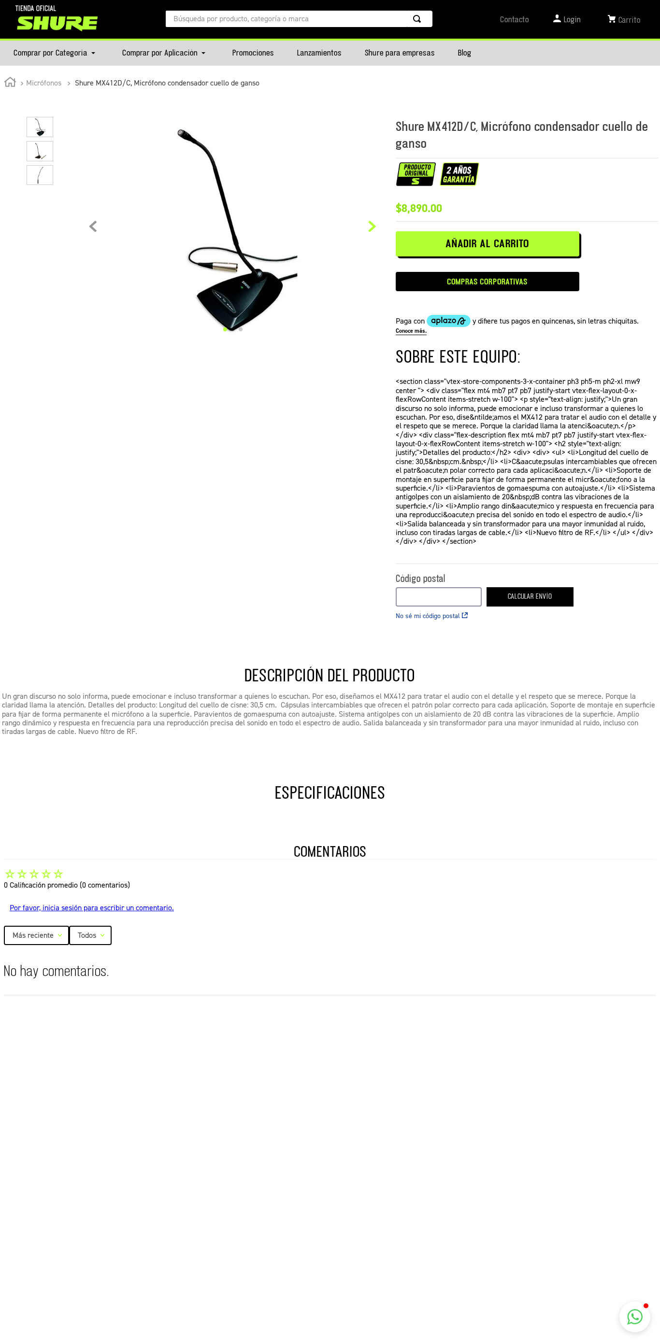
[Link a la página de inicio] (10, 83)
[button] (634, 1316)
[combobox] (299, 19)
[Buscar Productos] (419, 19)
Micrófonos (43, 83)
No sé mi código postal (428, 616)
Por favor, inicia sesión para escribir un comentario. (92, 908)
